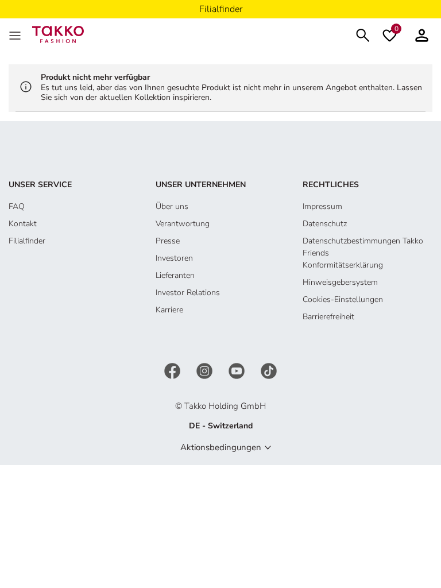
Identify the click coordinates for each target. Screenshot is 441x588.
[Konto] (421, 34)
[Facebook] (173, 370)
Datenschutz (325, 223)
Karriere (169, 309)
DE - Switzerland (221, 425)
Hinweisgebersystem (340, 282)
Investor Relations (188, 292)
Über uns (172, 206)
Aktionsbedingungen (220, 447)
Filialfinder (27, 240)
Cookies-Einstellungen (343, 299)
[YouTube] (238, 370)
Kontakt (23, 223)
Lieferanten (175, 275)
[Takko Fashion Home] (58, 33)
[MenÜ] (16, 34)
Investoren (174, 258)
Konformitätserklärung (343, 265)
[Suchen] (363, 34)
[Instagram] (205, 370)
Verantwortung (183, 223)
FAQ (17, 206)
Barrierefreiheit (328, 316)
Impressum (322, 206)
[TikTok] (269, 370)
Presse (168, 240)
